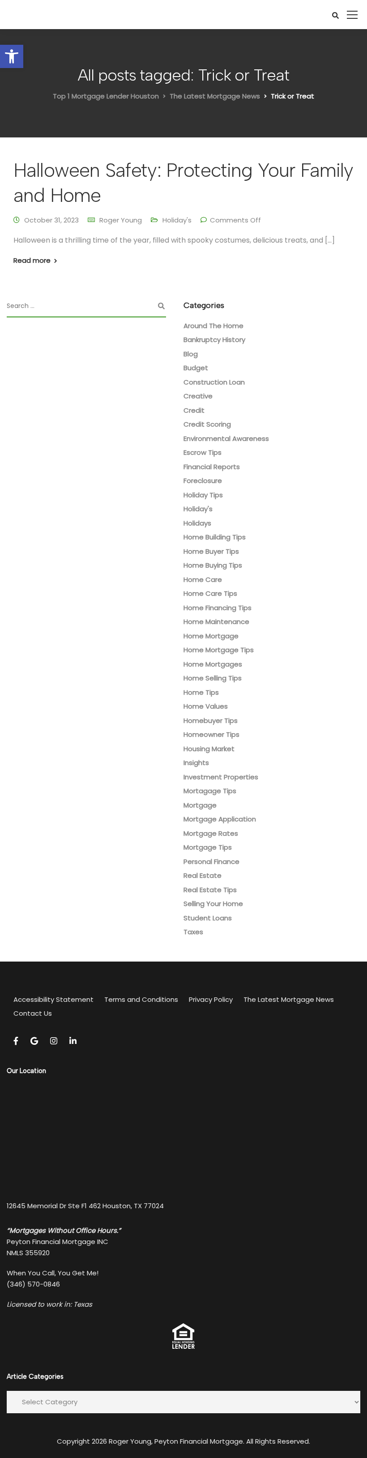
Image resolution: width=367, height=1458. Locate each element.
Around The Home (213, 325)
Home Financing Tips (218, 607)
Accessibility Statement (53, 999)
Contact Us (32, 1013)
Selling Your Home (213, 903)
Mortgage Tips (208, 847)
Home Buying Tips (213, 565)
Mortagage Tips (210, 790)
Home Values (206, 706)
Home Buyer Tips (211, 551)
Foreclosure (203, 480)
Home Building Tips (215, 537)
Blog (191, 354)
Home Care (203, 579)
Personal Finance (211, 861)
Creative (198, 396)
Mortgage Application (220, 819)
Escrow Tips (203, 452)
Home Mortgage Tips (219, 649)
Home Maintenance (216, 621)
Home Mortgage (211, 636)
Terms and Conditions (141, 999)
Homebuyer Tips (211, 720)
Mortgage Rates (211, 833)
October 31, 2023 (51, 220)
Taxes (193, 931)
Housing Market (209, 748)
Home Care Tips (210, 593)
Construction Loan (214, 382)
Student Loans (208, 918)
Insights (196, 762)
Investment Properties (221, 777)
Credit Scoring (207, 424)
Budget (196, 367)
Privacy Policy (211, 999)
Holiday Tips (203, 495)
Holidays (197, 523)
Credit (194, 410)
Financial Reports (212, 466)
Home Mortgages (213, 664)
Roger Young (120, 220)
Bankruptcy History (214, 339)
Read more (32, 260)
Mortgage (200, 805)
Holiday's (177, 220)
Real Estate (203, 875)
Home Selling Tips (213, 678)
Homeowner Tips (211, 734)
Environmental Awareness (226, 438)
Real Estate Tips (210, 889)
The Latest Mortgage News (288, 999)
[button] (11, 56)
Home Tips (201, 692)
